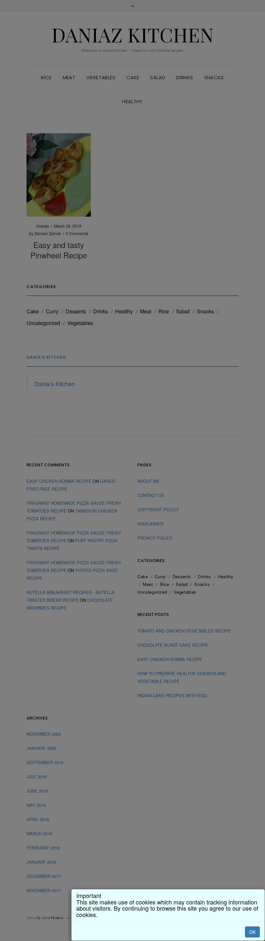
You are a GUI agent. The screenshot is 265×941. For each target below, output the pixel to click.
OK (252, 932)
